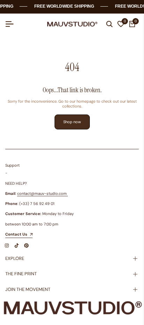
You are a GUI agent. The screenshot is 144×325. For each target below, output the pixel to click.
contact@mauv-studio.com (42, 193)
